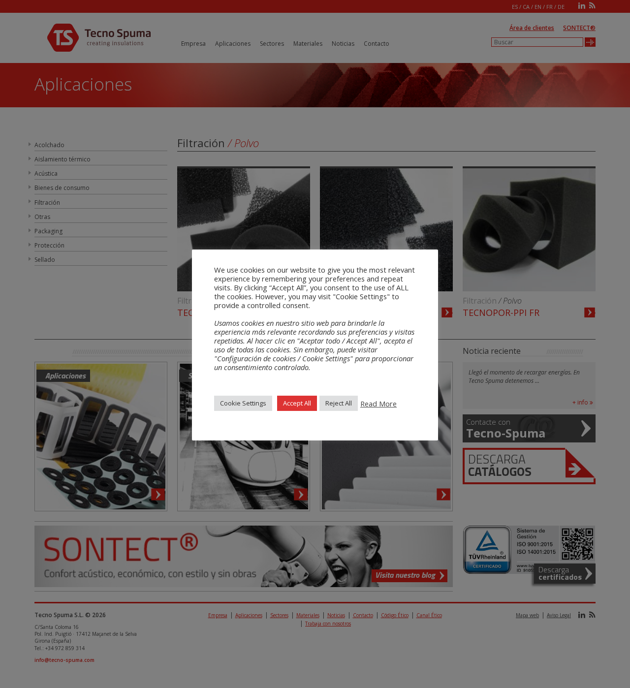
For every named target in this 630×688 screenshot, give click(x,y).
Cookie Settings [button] (243, 403)
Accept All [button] (297, 403)
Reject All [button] (338, 403)
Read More (378, 403)
